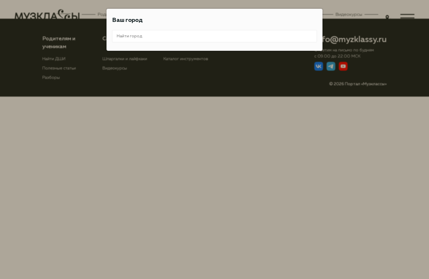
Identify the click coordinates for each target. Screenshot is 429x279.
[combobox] (214, 36)
